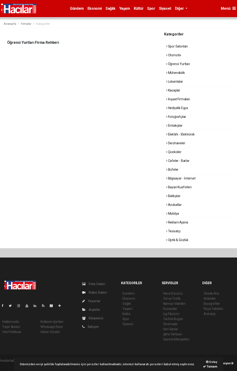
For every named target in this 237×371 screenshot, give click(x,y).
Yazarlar (93, 301)
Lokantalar (175, 81)
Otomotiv (174, 55)
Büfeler (172, 169)
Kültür (139, 8)
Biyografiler (212, 303)
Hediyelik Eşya (177, 108)
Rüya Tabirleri (213, 309)
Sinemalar (170, 324)
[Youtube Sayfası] (28, 306)
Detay (213, 362)
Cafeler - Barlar (178, 161)
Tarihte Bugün (173, 319)
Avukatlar (174, 205)
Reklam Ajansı (177, 222)
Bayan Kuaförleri (179, 187)
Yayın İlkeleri (11, 327)
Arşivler (94, 309)
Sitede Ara (211, 293)
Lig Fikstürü (171, 314)
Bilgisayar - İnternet (181, 178)
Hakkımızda (10, 322)
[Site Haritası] (53, 306)
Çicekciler (174, 152)
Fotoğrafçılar (176, 117)
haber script (8, 365)
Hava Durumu (173, 293)
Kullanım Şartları (52, 322)
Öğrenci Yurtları (178, 64)
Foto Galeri (96, 284)
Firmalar (26, 23)
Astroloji (209, 314)
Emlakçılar (175, 125)
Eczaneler (170, 309)
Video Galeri (97, 292)
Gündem (77, 8)
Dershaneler (176, 143)
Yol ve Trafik (172, 298)
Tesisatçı (174, 231)
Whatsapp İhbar (52, 327)
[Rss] (45, 306)
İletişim (93, 327)
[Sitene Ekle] (61, 306)
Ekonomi (94, 8)
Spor (151, 8)
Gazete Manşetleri (176, 339)
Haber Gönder (50, 332)
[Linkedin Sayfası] (37, 306)
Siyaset (165, 8)
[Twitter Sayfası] (12, 306)
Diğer (180, 8)
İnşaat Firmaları (178, 99)
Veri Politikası (11, 332)
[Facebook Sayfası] (4, 306)
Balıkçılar (174, 196)
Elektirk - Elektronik (181, 134)
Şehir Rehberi (172, 334)
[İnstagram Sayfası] (20, 306)
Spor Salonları (177, 46)
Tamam (211, 366)
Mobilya (173, 213)
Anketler (210, 298)
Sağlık (110, 8)
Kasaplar (173, 90)
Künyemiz (95, 318)
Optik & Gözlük (177, 240)
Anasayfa (10, 23)
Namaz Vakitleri (174, 303)
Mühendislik (176, 73)
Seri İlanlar (170, 329)
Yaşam (124, 8)
